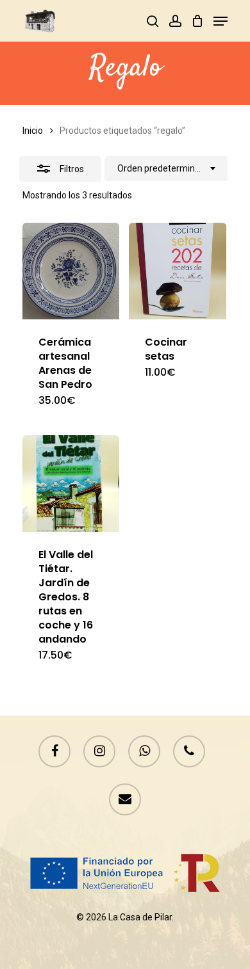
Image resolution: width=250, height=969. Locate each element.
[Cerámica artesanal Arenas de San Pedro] (70, 271)
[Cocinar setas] (177, 271)
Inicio (32, 130)
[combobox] (166, 169)
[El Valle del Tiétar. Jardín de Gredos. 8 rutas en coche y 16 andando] (70, 483)
